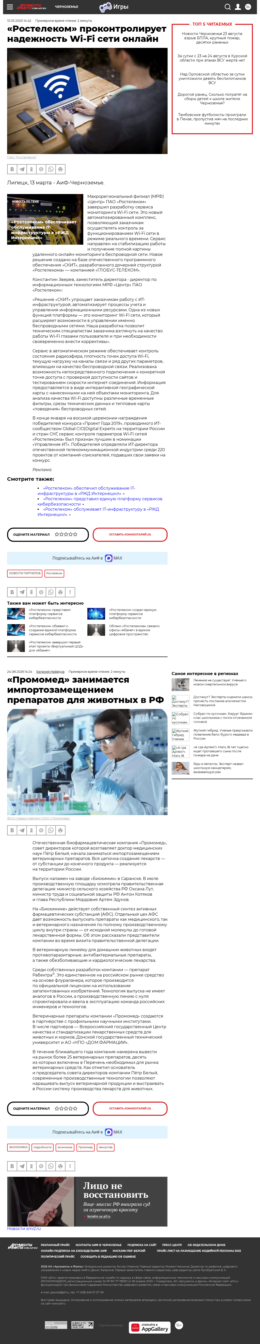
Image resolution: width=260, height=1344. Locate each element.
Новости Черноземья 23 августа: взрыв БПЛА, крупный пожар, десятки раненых (212, 38)
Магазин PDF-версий (129, 1251)
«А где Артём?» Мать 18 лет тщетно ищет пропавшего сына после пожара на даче (221, 751)
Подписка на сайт (141, 1245)
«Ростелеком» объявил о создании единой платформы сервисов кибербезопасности (53, 630)
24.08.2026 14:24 (19, 672)
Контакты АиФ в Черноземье (99, 1245)
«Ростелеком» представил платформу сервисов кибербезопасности (50, 614)
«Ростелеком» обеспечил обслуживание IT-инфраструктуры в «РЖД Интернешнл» (86, 491)
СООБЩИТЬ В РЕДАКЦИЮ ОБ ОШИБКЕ (108, 1256)
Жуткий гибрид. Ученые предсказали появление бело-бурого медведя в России (223, 734)
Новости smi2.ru (24, 1228)
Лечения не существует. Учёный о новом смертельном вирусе (220, 682)
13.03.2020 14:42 (19, 21)
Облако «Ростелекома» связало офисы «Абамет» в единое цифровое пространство (134, 630)
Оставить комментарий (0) (130, 534)
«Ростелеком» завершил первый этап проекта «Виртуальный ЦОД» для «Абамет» (56, 646)
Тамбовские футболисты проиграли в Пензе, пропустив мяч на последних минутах (212, 119)
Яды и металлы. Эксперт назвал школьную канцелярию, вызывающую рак (218, 768)
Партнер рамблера (111, 1325)
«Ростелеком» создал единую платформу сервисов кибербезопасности (132, 614)
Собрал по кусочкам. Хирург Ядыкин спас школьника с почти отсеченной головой (222, 718)
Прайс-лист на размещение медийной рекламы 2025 (199, 1251)
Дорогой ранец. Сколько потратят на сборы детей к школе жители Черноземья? (212, 98)
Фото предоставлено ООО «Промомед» (38, 818)
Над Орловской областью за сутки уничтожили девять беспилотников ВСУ (212, 78)
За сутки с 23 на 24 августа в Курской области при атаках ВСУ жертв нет (212, 58)
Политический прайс (58, 1256)
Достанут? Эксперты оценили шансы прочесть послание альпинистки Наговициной (222, 701)
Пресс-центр (172, 1245)
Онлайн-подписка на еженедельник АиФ (74, 1251)
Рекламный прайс (55, 1245)
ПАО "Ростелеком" (22, 157)
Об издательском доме (206, 1245)
